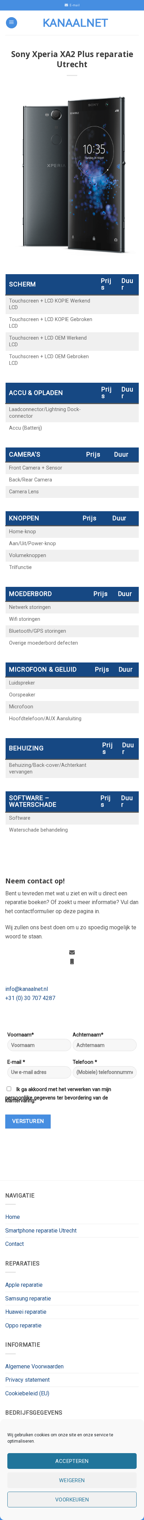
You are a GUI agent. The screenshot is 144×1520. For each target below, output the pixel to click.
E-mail (74, 5)
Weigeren (72, 1480)
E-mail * (16, 1062)
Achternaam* (88, 1035)
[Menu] (11, 23)
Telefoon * (85, 1062)
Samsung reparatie (28, 1298)
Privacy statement (27, 1379)
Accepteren (72, 1461)
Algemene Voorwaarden (34, 1366)
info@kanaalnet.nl (26, 989)
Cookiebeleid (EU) (27, 1393)
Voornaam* (20, 1035)
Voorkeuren (72, 1500)
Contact (14, 1244)
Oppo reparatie (23, 1325)
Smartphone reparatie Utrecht (41, 1230)
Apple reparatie (24, 1285)
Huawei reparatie (25, 1312)
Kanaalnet (75, 22)
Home (12, 1217)
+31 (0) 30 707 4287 (30, 998)
